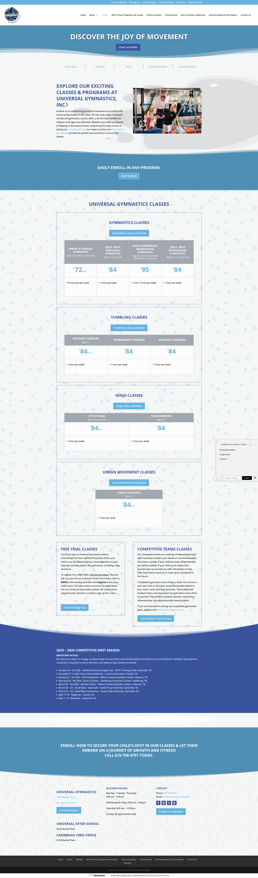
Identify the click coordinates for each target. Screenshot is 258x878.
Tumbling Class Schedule (129, 328)
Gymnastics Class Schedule (129, 233)
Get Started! (129, 176)
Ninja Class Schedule (129, 406)
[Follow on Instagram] (164, 803)
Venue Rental (171, 15)
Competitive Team (187, 66)
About (92, 15)
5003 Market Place (65, 797)
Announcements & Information (223, 15)
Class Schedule (149, 2)
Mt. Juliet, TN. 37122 (66, 802)
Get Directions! (68, 810)
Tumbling (100, 66)
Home (83, 15)
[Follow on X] (169, 803)
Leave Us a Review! (171, 811)
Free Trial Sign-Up (75, 607)
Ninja (129, 66)
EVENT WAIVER (195, 2)
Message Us (134, 2)
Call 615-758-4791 (119, 2)
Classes (104, 15)
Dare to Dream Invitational (193, 15)
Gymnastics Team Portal (155, 618)
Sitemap (127, 863)
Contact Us (246, 15)
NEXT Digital (144, 870)
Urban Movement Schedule (129, 482)
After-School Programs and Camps (127, 15)
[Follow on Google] (174, 803)
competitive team (77, 129)
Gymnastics (71, 66)
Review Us (181, 2)
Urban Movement (158, 66)
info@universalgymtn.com (170, 609)
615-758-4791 (127, 755)
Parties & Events (154, 15)
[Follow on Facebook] (158, 803)
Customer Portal (166, 2)
